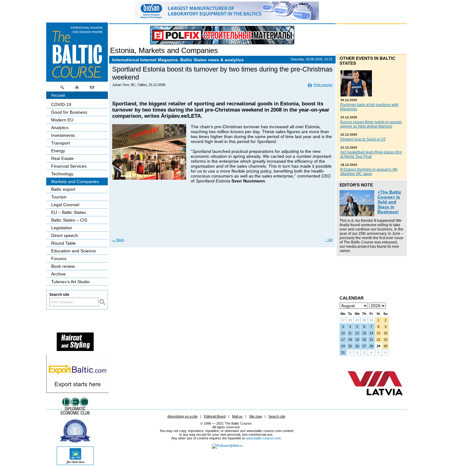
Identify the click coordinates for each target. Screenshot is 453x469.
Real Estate (62, 158)
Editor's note (356, 184)
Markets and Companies (178, 50)
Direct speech (64, 235)
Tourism (59, 196)
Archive (58, 273)
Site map (255, 416)
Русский (58, 95)
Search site (276, 416)
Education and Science (73, 250)
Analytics (59, 127)
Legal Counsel (65, 204)
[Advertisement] (222, 215)
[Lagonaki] (75, 463)
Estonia (122, 50)
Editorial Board (215, 416)
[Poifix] (222, 35)
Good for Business (69, 112)
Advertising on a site (182, 416)
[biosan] (226, 18)
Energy (58, 150)
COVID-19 (61, 104)
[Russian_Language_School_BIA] (75, 440)
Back (118, 240)
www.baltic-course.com (263, 438)
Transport (60, 143)
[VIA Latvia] (375, 401)
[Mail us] (92, 88)
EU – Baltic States (68, 212)
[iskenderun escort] (75, 349)
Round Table (63, 243)
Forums (58, 258)
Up (329, 240)
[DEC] (75, 413)
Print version (323, 85)
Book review (63, 266)
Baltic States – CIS (69, 220)
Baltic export (63, 189)
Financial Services (69, 166)
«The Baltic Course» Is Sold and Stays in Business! (389, 202)
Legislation (61, 227)
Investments (63, 135)
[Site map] (77, 88)
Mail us (237, 416)
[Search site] (62, 88)
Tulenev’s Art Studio (70, 281)
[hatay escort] (77, 391)
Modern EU (62, 119)
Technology (62, 173)
